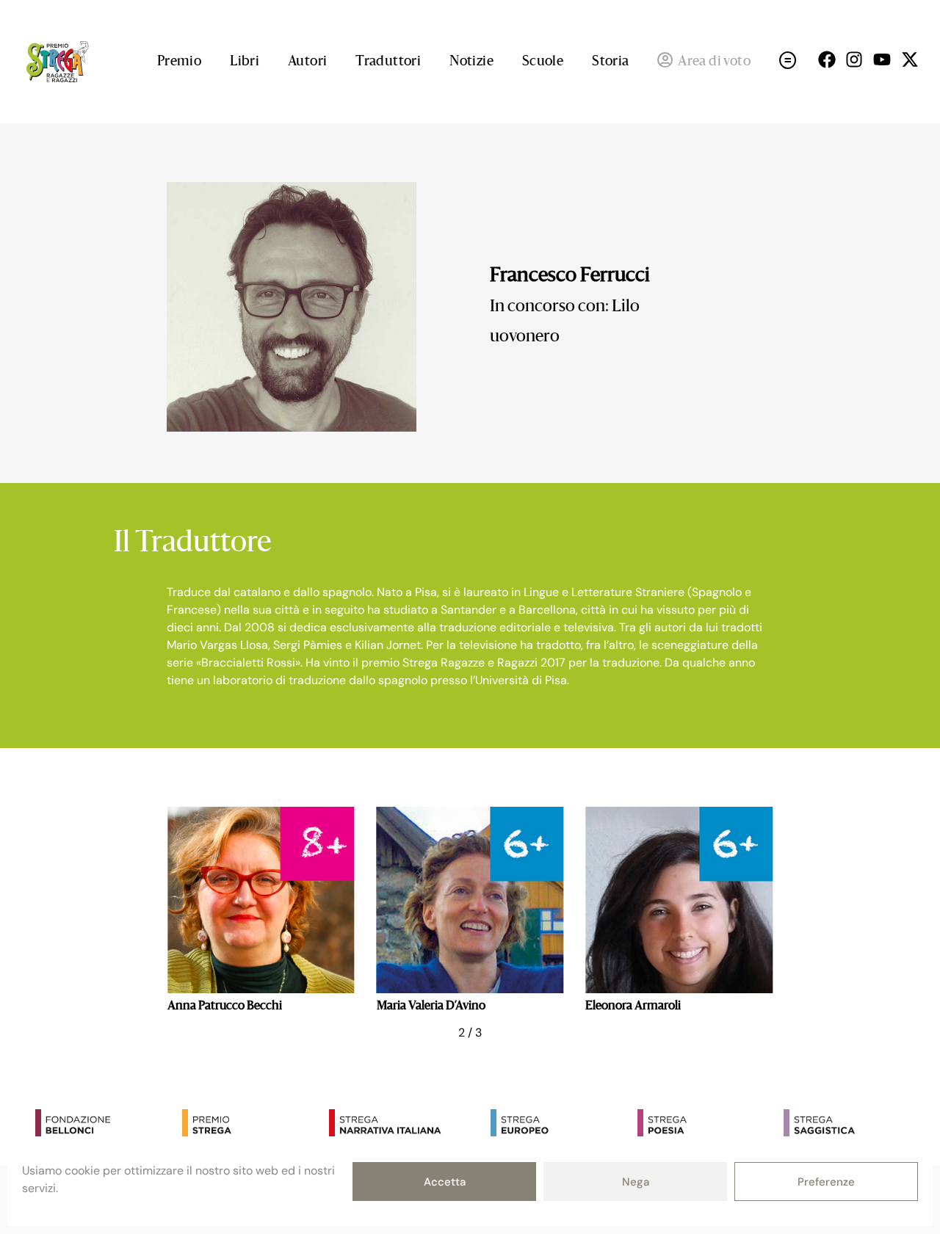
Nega (635, 1182)
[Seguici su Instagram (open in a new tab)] (854, 59)
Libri (244, 61)
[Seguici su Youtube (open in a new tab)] (882, 59)
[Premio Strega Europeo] (560, 1125)
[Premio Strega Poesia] (707, 1125)
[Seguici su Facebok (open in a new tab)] (827, 59)
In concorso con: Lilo (565, 307)
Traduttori (388, 61)
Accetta (445, 1182)
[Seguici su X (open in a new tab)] (910, 59)
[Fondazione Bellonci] (105, 1125)
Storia (610, 61)
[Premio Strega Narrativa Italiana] (399, 1125)
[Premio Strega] (252, 1125)
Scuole (542, 61)
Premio (179, 61)
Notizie (471, 61)
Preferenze (826, 1182)
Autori (307, 61)
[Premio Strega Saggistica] (853, 1125)
